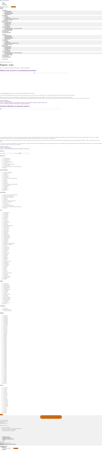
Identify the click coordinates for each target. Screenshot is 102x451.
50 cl (6, 403)
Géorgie (6, 218)
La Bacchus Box (5, 31)
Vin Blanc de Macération (9, 164)
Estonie (6, 217)
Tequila (6, 186)
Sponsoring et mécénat (9, 13)
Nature (23, 102)
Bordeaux (6, 285)
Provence (6, 296)
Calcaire (5, 148)
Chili (5, 245)
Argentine (6, 262)
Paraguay (6, 275)
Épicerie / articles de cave (7, 21)
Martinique (6, 235)
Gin (5, 179)
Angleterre (7, 236)
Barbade (6, 258)
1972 (5, 373)
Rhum (6, 183)
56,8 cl (6, 404)
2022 (6, 319)
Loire (16, 102)
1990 (5, 356)
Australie (6, 213)
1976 (5, 368)
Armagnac (6, 173)
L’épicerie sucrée (8, 23)
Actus (3, 2)
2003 (5, 341)
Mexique (6, 253)
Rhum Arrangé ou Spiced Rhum (10, 184)
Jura (5, 293)
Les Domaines (5, 20)
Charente (6, 290)
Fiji (5, 269)
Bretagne (6, 288)
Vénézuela (6, 248)
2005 (5, 339)
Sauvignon (35, 102)
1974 (5, 371)
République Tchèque (8, 225)
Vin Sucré (6, 163)
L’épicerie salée (8, 22)
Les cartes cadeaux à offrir (7, 30)
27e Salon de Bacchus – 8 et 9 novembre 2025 (13, 28)
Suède (5, 267)
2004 (5, 340)
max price (17, 153)
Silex (18, 148)
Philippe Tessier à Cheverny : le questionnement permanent (18, 70)
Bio (6, 308)
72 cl (5, 394)
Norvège (6, 265)
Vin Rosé (6, 160)
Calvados (6, 175)
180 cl (5, 395)
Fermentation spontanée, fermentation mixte (13, 206)
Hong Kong (6, 221)
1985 (5, 361)
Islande (5, 223)
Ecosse (6, 230)
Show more (4, 167)
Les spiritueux (7, 17)
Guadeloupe (7, 237)
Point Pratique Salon (8, 29)
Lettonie (6, 224)
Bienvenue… (4, 10)
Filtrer (1, 414)
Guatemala (6, 246)
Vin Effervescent (8, 161)
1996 (5, 349)
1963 (5, 381)
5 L (5, 410)
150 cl (6, 406)
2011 (5, 332)
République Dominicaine (9, 243)
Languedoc (7, 294)
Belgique (6, 231)
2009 (5, 334)
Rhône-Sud (7, 298)
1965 (5, 379)
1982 (5, 365)
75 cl (6, 405)
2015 (5, 327)
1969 (5, 375)
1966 (5, 378)
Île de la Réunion (8, 272)
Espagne (6, 233)
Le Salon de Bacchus (6, 27)
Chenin (9, 148)
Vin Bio (42, 102)
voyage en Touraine (5, 93)
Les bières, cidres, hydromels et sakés (12, 18)
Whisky (6, 188)
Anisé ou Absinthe (8, 172)
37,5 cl (6, 401)
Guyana (6, 270)
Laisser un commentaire (25, 67)
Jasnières (12, 148)
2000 (5, 345)
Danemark (6, 263)
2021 (6, 320)
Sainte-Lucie (7, 226)
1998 (5, 347)
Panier (3, 449)
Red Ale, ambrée (8, 201)
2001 (5, 343)
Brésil (5, 268)
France (6, 229)
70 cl (6, 393)
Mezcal (6, 180)
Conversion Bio (8, 310)
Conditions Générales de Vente (8, 438)
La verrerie (7, 25)
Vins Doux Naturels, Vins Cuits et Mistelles (13, 166)
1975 (5, 370)
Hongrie (6, 255)
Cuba (5, 271)
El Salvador (6, 264)
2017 (6, 324)
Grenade (6, 220)
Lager (5, 199)
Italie (6, 232)
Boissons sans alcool (8, 19)
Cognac (6, 177)
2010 (5, 333)
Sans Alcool (7, 204)
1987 (5, 359)
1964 (5, 380)
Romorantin (30, 102)
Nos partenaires (8, 14)
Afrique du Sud (7, 261)
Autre (5, 174)
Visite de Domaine (7, 101)
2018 (6, 323)
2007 (5, 336)
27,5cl (5, 397)
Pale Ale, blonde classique (10, 200)
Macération (19, 102)
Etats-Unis (6, 252)
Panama (6, 274)
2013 (5, 329)
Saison (6, 203)
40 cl (5, 392)
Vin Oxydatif (7, 165)
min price (1, 153)
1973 (5, 372)
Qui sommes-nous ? (8, 12)
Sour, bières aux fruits (8, 205)
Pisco (5, 181)
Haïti (5, 256)
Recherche (13, 6)
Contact (3, 3)
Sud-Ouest (7, 302)
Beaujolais (6, 284)
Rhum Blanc (7, 185)
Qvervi (26, 102)
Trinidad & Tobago (8, 244)
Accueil (1, 62)
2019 (6, 322)
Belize (5, 259)
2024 (6, 316)
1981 (5, 366)
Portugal (6, 240)
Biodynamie (7, 309)
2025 (5, 315)
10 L (5, 411)
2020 (6, 321)
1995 (5, 351)
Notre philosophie (8, 11)
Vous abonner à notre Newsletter (51, 417)
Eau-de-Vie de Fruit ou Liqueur (10, 178)
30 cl (5, 398)
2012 (5, 330)
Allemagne (6, 212)
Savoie (6, 301)
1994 (5, 352)
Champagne (7, 289)
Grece (5, 219)
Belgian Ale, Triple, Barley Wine (11, 194)
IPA (5, 198)
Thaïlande (6, 227)
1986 (5, 360)
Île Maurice (6, 249)
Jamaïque (6, 238)
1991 (5, 355)
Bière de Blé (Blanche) (9, 196)
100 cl (6, 387)
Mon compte (4, 4)
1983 (5, 364)
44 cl (6, 400)
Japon (5, 242)
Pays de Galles (7, 276)
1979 (5, 367)
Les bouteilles (4, 15)
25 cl (5, 390)
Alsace (6, 283)
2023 (6, 317)
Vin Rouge (7, 158)
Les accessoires (7, 26)
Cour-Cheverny (11, 102)
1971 (5, 374)
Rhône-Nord (7, 297)
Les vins (6, 16)
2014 (5, 328)
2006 (5, 338)
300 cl (5, 409)
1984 (5, 362)
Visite (46, 102)
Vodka (5, 187)
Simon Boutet (16, 67)
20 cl (5, 388)
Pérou (5, 251)
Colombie (6, 216)
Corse (6, 291)
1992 (5, 354)
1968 (5, 377)
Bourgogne (7, 287)
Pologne (6, 257)
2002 (5, 342)
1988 (5, 358)
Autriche (6, 214)
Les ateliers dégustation (6, 32)
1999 (5, 346)
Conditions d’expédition (6, 437)
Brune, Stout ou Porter (9, 197)
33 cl (6, 399)
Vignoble (39, 102)
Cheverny (6, 102)
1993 (5, 353)
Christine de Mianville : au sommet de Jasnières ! (15, 106)
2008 (5, 335)
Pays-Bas (6, 250)
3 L (5, 407)
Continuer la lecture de (4, 100)
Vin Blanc (7, 159)
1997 (5, 348)
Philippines (6, 277)
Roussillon (7, 300)
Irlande (6, 239)
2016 (5, 326)
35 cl (5, 391)
